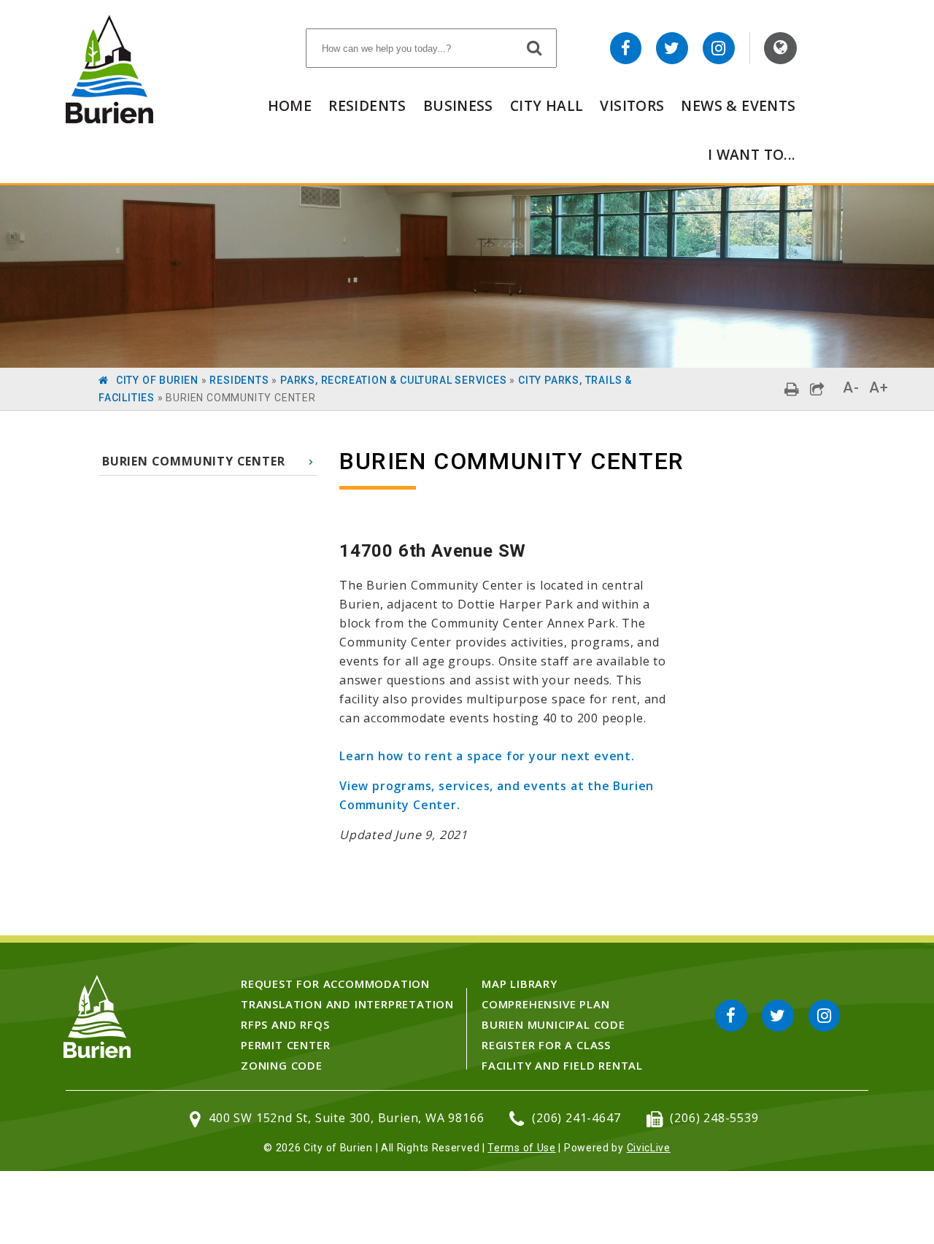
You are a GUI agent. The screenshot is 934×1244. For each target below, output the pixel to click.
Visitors (632, 105)
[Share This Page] (817, 389)
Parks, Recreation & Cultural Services (393, 380)
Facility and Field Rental (562, 1065)
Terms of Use (521, 1148)
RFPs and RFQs (285, 1024)
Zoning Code (282, 1065)
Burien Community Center (193, 461)
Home (290, 105)
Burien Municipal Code (553, 1024)
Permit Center (285, 1045)
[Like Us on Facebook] (626, 48)
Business (458, 105)
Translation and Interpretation (347, 1004)
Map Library (519, 983)
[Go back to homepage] (109, 119)
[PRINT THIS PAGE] (792, 389)
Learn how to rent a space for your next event (485, 756)
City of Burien (157, 380)
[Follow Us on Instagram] (719, 48)
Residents (367, 105)
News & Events (738, 105)
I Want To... (752, 154)
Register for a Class (546, 1045)
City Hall (546, 105)
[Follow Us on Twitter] (672, 48)
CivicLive (649, 1148)
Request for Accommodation (335, 983)
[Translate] (780, 48)
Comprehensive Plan (545, 1004)
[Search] (535, 47)
